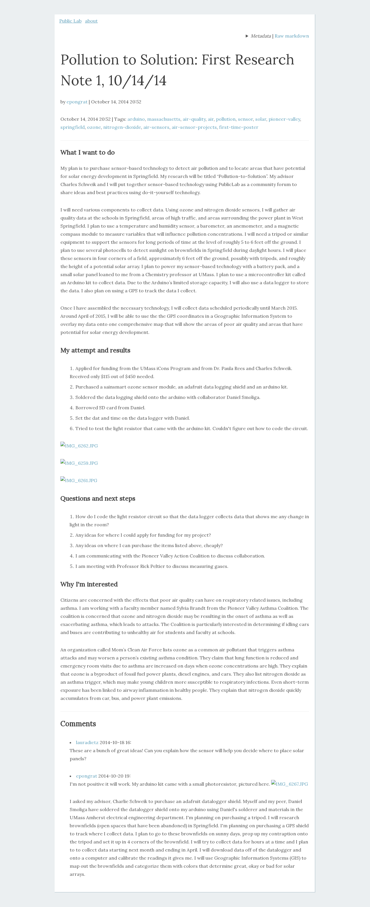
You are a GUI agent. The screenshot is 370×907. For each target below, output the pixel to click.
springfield (72, 127)
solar (260, 119)
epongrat (77, 102)
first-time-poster (238, 127)
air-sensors (156, 127)
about (91, 21)
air (211, 119)
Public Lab (70, 21)
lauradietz (87, 742)
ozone (94, 127)
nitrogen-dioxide (122, 127)
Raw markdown (292, 36)
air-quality (194, 119)
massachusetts (163, 119)
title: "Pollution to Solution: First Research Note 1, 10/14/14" (258, 36)
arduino (136, 119)
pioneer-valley (284, 119)
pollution (226, 119)
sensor (245, 119)
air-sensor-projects (194, 127)
